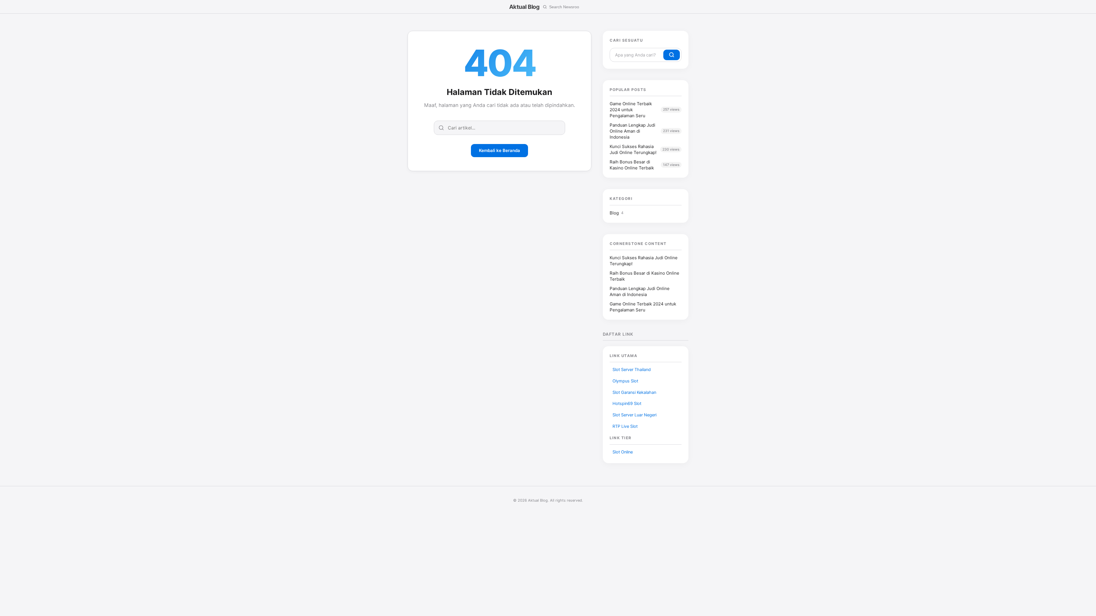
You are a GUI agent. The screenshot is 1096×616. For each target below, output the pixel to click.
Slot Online (623, 452)
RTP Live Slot (625, 426)
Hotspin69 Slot (627, 403)
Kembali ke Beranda (499, 150)
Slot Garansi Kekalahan (634, 392)
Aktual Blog (524, 6)
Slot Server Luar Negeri (634, 415)
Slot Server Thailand (632, 369)
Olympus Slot (625, 381)
